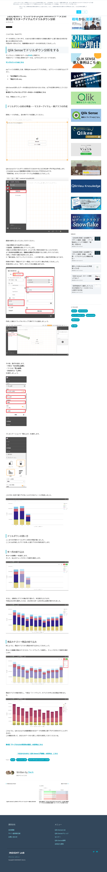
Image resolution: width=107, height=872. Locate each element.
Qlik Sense (83, 311)
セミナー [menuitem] (58, 837)
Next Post (64, 783)
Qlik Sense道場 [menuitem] (60, 840)
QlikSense (91, 315)
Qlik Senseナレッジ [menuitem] (61, 833)
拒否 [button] (85, 12)
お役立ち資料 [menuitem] (59, 844)
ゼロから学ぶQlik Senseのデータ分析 (39, 759)
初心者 (13, 759)
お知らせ (75, 320)
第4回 (30, 55)
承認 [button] (79, 12)
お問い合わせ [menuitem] (12, 837)
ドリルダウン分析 (21, 759)
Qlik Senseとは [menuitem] (60, 830)
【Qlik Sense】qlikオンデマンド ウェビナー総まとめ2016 (21, 801)
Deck (31, 772)
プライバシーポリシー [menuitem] (14, 857)
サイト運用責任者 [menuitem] (14, 833)
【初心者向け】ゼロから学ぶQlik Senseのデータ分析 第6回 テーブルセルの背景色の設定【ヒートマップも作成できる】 (53, 802)
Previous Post (11, 783)
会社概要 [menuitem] (11, 830)
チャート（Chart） (78, 315)
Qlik (74, 311)
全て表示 (74, 326)
